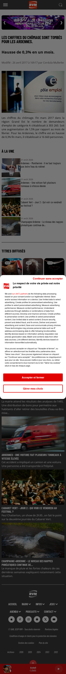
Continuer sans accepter (48, 278)
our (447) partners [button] (20, 293)
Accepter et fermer (33, 377)
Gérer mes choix (33, 388)
